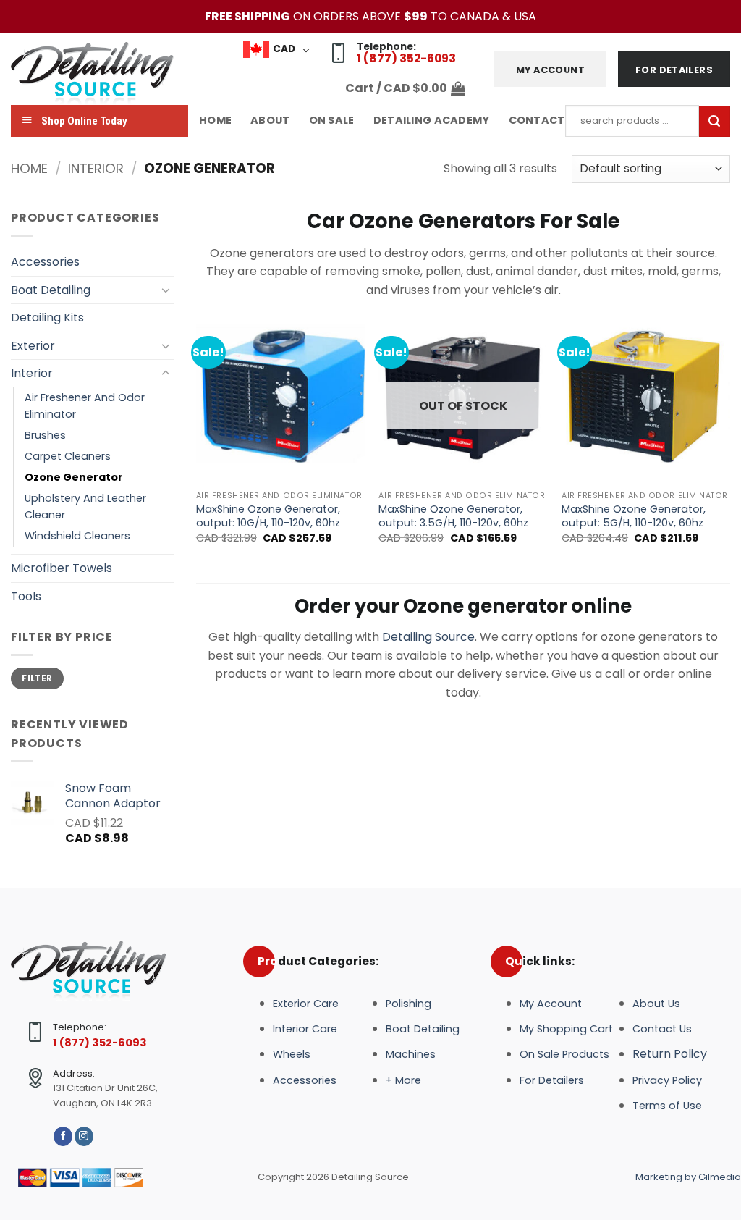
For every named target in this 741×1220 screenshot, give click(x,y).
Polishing (408, 1003)
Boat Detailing (50, 290)
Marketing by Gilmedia (688, 1177)
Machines (411, 1054)
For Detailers (552, 1080)
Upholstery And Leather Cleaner (85, 506)
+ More (403, 1080)
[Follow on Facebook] (63, 1136)
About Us (656, 1003)
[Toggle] (165, 289)
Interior (96, 168)
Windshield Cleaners (77, 536)
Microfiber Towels (61, 568)
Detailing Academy (431, 120)
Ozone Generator (74, 477)
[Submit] (714, 121)
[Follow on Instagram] (84, 1136)
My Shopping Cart (566, 1029)
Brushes (45, 435)
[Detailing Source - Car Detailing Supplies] (96, 69)
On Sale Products (564, 1054)
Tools (26, 596)
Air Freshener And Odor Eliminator (85, 405)
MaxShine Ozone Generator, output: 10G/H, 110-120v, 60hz (268, 515)
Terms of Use (667, 1105)
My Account (551, 1003)
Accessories (45, 261)
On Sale (332, 120)
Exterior (33, 345)
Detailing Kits (47, 317)
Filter (37, 678)
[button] (405, 88)
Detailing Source (428, 636)
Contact (537, 120)
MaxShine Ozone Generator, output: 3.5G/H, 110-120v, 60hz (453, 515)
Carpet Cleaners (68, 456)
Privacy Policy (667, 1080)
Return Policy (669, 1054)
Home (215, 120)
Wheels (291, 1054)
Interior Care (305, 1029)
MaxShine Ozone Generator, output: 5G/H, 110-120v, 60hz (634, 515)
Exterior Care (306, 1003)
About (269, 120)
